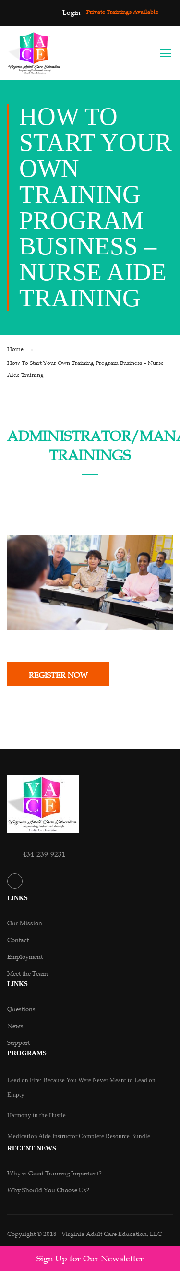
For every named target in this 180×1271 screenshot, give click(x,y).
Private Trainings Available (122, 12)
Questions (21, 1009)
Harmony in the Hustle (36, 1115)
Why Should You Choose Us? (48, 1190)
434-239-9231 (44, 854)
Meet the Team (27, 974)
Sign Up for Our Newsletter (90, 1258)
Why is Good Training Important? (54, 1173)
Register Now (58, 675)
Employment (25, 957)
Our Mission (24, 923)
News (15, 1026)
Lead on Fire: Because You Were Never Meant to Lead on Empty (81, 1087)
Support (18, 1043)
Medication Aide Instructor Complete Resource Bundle (78, 1135)
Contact (18, 940)
